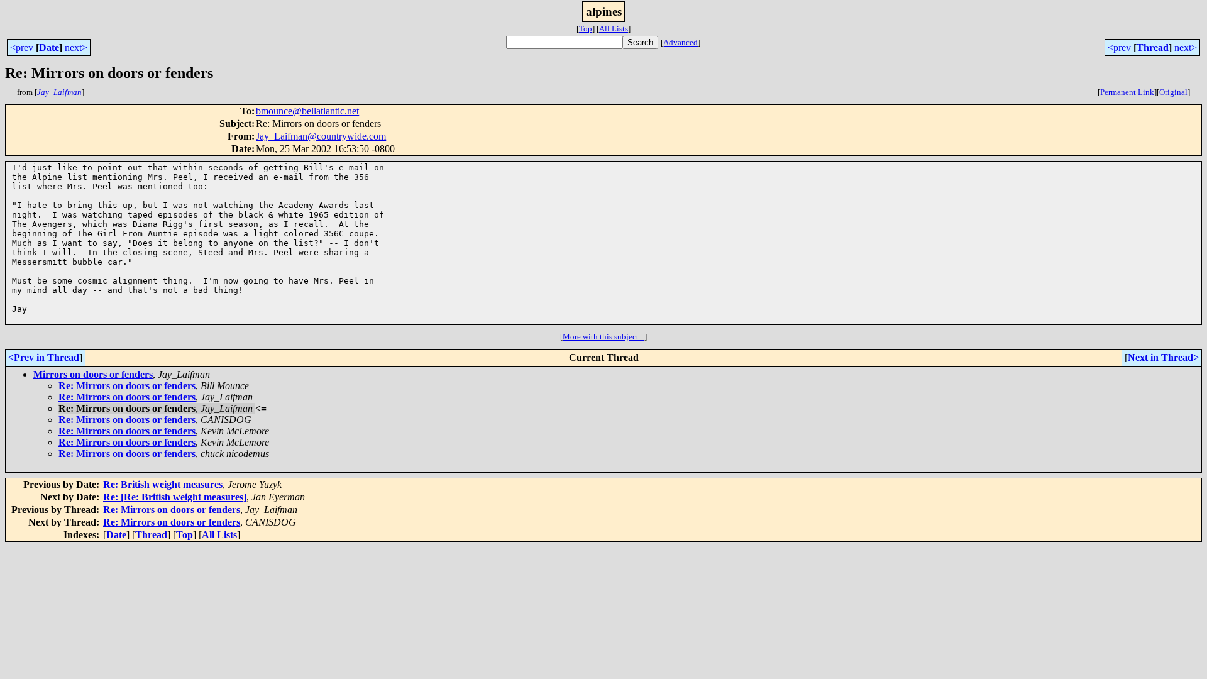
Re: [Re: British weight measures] (174, 497)
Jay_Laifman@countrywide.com (321, 136)
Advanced (680, 42)
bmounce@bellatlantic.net (307, 111)
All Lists (613, 28)
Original (1173, 92)
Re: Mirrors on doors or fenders (127, 385)
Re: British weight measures (163, 484)
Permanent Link (1127, 92)
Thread (1153, 47)
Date (49, 47)
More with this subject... (603, 336)
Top (585, 28)
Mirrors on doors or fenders (93, 374)
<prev (21, 47)
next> (76, 47)
